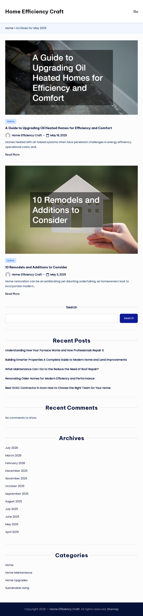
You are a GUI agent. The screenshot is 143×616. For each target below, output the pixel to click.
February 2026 (15, 463)
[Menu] (135, 11)
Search (71, 307)
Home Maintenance (18, 573)
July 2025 (11, 509)
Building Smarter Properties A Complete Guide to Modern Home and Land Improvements (66, 360)
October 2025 (14, 486)
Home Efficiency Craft (34, 11)
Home (9, 28)
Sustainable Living (17, 588)
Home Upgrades (16, 580)
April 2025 (12, 532)
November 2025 (16, 478)
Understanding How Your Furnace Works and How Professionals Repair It (54, 350)
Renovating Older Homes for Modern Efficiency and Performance (50, 378)
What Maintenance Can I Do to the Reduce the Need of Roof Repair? (52, 369)
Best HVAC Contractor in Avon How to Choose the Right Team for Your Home (58, 388)
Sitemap (113, 609)
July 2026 (11, 448)
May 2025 (11, 524)
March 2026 (13, 455)
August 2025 (13, 501)
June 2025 (12, 517)
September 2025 (16, 494)
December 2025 (16, 471)
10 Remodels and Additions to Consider (36, 267)
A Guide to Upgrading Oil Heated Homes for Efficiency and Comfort (58, 128)
